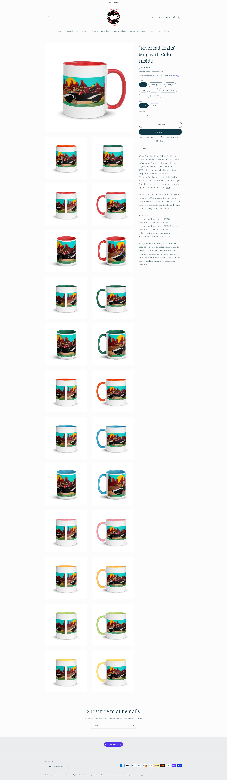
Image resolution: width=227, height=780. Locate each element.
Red (143, 85)
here (168, 187)
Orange (170, 85)
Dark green (156, 85)
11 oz (144, 105)
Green (144, 96)
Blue (143, 90)
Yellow (156, 96)
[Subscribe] (133, 726)
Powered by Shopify (73, 775)
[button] (48, 17)
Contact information (101, 775)
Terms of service (116, 775)
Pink (154, 90)
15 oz (154, 105)
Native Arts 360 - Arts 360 (58, 775)
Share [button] (144, 149)
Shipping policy (129, 775)
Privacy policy (141, 775)
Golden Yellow (168, 90)
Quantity (142, 111)
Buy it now (160, 132)
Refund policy (87, 775)
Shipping (142, 71)
